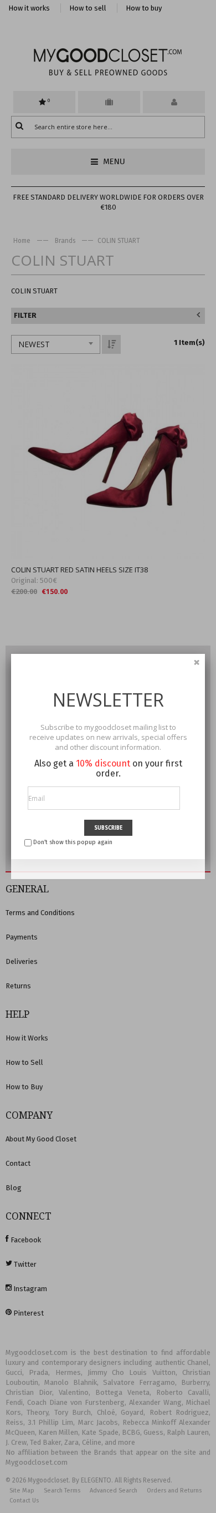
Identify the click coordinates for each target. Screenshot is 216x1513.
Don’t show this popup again (72, 842)
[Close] (196, 662)
